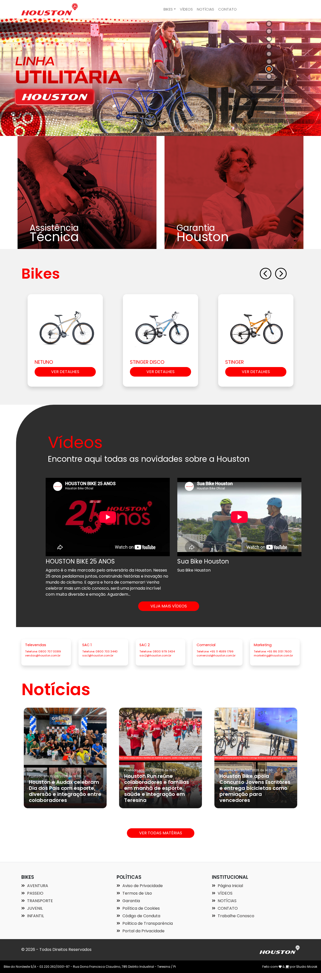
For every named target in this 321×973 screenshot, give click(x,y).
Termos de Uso (136, 893)
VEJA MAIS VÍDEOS (168, 606)
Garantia (130, 901)
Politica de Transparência (147, 923)
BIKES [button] (168, 9)
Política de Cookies (140, 908)
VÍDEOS (186, 9)
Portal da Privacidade (143, 931)
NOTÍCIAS (205, 9)
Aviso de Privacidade (142, 886)
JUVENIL (34, 908)
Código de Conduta (140, 916)
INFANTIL (35, 916)
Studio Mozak (306, 966)
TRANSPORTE (39, 901)
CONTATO (227, 9)
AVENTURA (37, 886)
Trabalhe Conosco (235, 916)
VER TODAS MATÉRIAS (160, 833)
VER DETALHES (65, 372)
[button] (267, 274)
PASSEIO (34, 893)
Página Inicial (230, 886)
